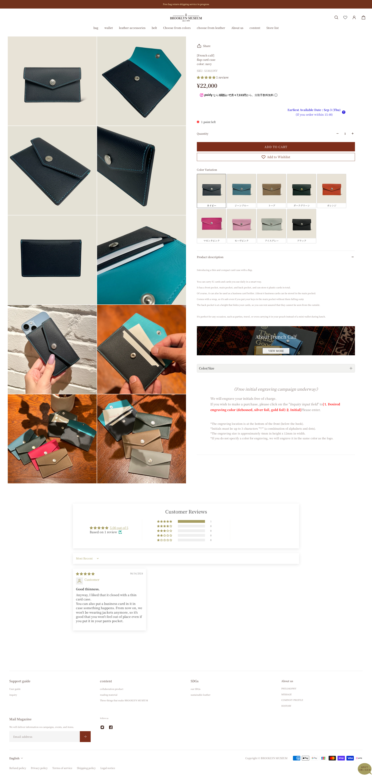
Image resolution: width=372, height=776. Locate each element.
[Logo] (186, 17)
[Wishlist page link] (345, 17)
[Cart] (363, 17)
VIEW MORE (276, 351)
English (14, 758)
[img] (85, 573)
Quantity (202, 133)
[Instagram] (102, 727)
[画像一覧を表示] (366, 29)
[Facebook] (111, 727)
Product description (210, 257)
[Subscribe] (85, 736)
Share (207, 46)
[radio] (211, 191)
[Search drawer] (336, 17)
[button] (206, 77)
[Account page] (354, 17)
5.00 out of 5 (119, 527)
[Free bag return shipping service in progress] (186, 4)
